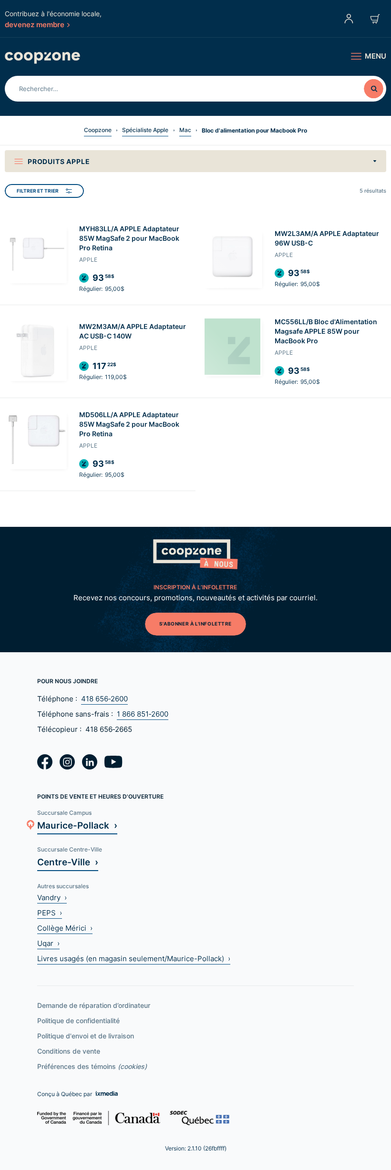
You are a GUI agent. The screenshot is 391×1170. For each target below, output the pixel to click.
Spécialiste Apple (145, 130)
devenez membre (34, 24)
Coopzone (98, 130)
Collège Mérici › (65, 928)
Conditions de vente (68, 1051)
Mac (185, 130)
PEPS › (49, 913)
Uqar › (48, 943)
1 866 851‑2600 (142, 714)
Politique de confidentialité (78, 1020)
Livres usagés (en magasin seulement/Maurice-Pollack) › (133, 959)
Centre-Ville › (67, 861)
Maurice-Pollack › (77, 825)
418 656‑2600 (104, 699)
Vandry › (52, 898)
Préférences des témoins (92, 1066)
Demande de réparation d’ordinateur (93, 1005)
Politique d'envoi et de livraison (85, 1035)
